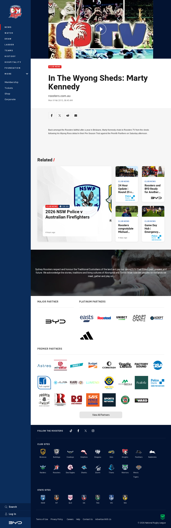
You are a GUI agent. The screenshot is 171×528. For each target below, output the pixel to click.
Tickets (9, 87)
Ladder (9, 44)
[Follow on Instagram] (93, 431)
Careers (70, 519)
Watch (9, 33)
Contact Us (88, 519)
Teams (9, 50)
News (8, 27)
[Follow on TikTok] (71, 431)
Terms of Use (42, 519)
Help (78, 519)
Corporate (10, 99)
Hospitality (13, 62)
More (8, 73)
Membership (11, 82)
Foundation (13, 68)
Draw (8, 38)
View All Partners (101, 414)
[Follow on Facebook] (78, 431)
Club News (54, 67)
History (10, 56)
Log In (12, 514)
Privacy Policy (57, 519)
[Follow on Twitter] (85, 431)
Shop (7, 93)
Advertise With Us (103, 519)
